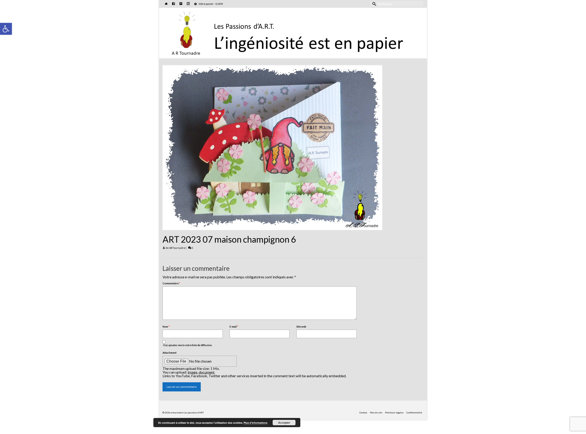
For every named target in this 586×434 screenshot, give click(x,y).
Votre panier (210, 3)
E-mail (234, 326)
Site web (301, 326)
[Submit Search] (373, 4)
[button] (6, 29)
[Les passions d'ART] (293, 32)
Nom (166, 326)
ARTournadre (177, 247)
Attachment (169, 352)
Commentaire (171, 283)
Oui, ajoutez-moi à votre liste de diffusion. (187, 345)
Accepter (284, 422)
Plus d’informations (255, 422)
